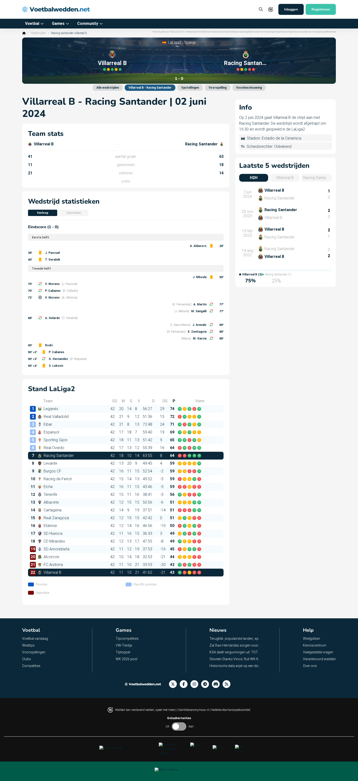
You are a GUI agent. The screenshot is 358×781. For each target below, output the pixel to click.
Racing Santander (246, 63)
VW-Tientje (124, 645)
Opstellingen (190, 87)
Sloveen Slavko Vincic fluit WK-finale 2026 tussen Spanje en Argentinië (235, 659)
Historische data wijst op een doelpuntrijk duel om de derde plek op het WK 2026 (235, 666)
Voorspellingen (33, 652)
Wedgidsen (311, 638)
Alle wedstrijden (107, 87)
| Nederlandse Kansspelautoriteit (230, 710)
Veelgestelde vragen (318, 652)
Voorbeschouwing (249, 87)
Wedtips (28, 645)
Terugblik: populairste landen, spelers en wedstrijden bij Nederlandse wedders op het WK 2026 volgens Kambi (235, 638)
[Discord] (217, 684)
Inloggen (291, 9)
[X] (174, 684)
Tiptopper (123, 652)
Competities (31, 666)
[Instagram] (195, 684)
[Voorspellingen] (228, 684)
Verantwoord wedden (319, 659)
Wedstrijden (38, 33)
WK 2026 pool (126, 659)
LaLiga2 (174, 42)
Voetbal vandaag (35, 638)
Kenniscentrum (314, 645)
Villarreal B (112, 63)
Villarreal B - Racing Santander (150, 87)
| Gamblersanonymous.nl (193, 710)
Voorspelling (217, 87)
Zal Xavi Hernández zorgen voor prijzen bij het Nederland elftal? (235, 645)
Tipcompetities (127, 638)
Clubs (26, 659)
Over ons (310, 666)
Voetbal (32, 23)
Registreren (320, 9)
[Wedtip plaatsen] (260, 9)
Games (58, 23)
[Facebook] (185, 684)
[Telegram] (206, 684)
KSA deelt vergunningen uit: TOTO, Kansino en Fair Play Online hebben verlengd (235, 652)
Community (87, 23)
